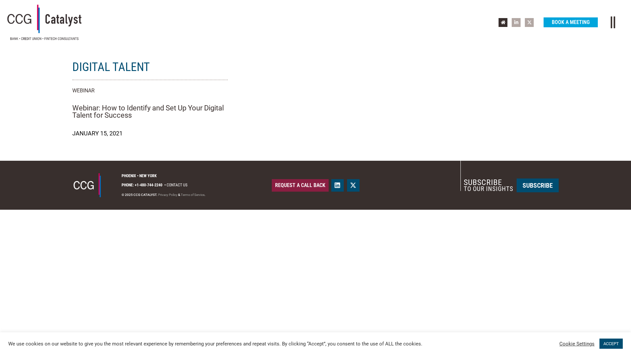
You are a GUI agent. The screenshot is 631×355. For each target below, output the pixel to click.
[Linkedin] (337, 185)
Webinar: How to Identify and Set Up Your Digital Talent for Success (148, 111)
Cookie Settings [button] (577, 344)
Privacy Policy (167, 195)
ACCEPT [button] (611, 343)
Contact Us (177, 185)
